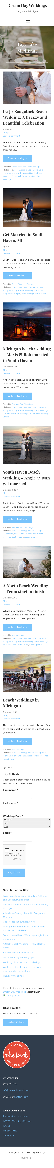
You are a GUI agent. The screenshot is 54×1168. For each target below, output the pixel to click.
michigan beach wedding (23, 173)
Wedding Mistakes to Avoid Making (21, 962)
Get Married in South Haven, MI (19, 921)
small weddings (27, 294)
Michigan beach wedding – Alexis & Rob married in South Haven (27, 354)
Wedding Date (13, 816)
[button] (27, 20)
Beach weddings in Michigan (18, 952)
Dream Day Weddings (27, 5)
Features (30, 284)
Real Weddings (33, 167)
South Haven (40, 294)
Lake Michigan (20, 534)
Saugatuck (16, 176)
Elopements (33, 170)
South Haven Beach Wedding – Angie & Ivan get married (26, 477)
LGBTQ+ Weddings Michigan (17, 1121)
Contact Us (8, 1135)
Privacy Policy (10, 1130)
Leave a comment (11, 136)
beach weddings (34, 407)
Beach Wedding (20, 170)
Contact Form (21, 1097)
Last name (10, 803)
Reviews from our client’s (15, 1116)
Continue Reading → (17, 159)
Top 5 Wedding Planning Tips (18, 957)
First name (10, 790)
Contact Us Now (16, 1022)
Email (7, 832)
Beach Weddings (19, 167)
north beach (39, 290)
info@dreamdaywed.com (16, 1090)
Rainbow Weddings (13, 976)
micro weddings (41, 410)
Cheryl (6, 132)
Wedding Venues (31, 537)
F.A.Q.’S (7, 1126)
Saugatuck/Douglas (30, 176)
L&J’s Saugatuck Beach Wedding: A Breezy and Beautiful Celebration (25, 117)
